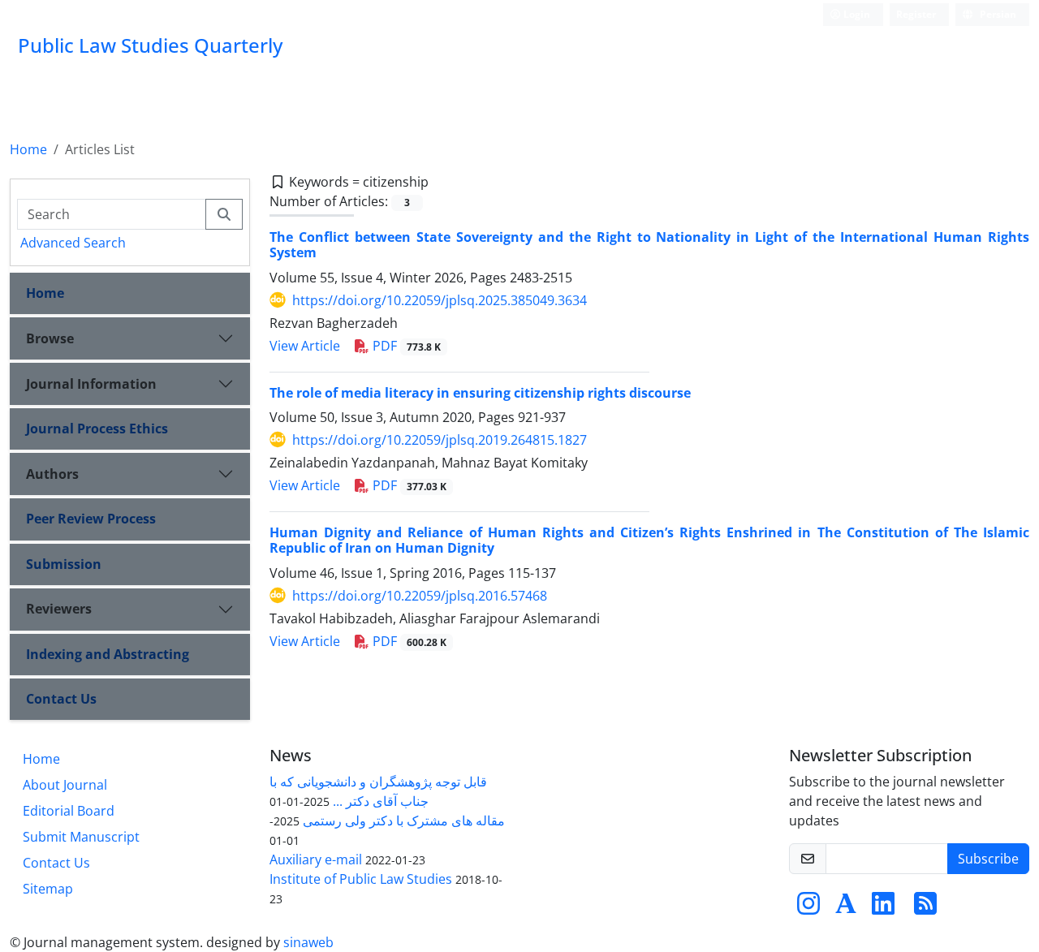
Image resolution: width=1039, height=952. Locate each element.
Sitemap (48, 889)
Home (28, 149)
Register (916, 14)
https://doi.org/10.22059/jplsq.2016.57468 (419, 596)
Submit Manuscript (81, 837)
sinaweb (308, 942)
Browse (50, 338)
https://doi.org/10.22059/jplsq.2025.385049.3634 (439, 300)
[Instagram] (808, 908)
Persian (996, 14)
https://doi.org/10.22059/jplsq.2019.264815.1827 (439, 440)
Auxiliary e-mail (315, 859)
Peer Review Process (91, 519)
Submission (63, 564)
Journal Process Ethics (97, 428)
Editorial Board (68, 811)
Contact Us (61, 699)
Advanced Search (73, 243)
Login (855, 14)
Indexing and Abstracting (107, 654)
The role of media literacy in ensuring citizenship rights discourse (480, 393)
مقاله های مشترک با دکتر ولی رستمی (404, 820)
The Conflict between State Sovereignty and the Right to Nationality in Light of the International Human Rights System (649, 244)
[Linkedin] (883, 908)
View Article (304, 346)
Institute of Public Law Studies (360, 879)
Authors (52, 474)
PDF (405, 346)
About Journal (65, 785)
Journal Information (91, 384)
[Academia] (845, 908)
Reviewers (59, 609)
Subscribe (988, 859)
